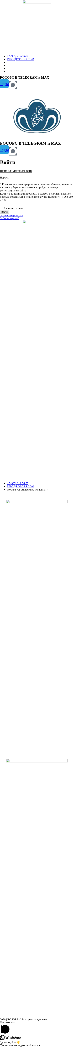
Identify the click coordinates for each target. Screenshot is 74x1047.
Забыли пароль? (9, 218)
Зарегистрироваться (11, 215)
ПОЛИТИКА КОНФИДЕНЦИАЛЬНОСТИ (26, 495)
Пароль (4, 177)
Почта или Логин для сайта (16, 170)
